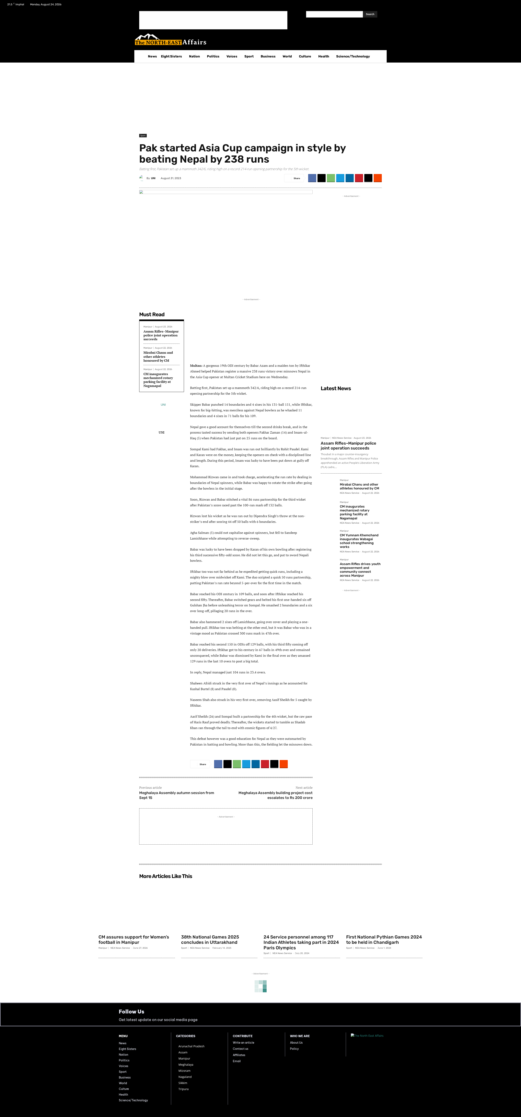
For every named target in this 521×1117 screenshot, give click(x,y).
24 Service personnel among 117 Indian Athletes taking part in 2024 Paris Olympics (301, 942)
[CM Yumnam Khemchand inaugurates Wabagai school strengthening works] (329, 538)
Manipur (147, 327)
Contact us (240, 1049)
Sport (143, 135)
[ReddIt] (378, 178)
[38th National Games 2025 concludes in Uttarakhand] (219, 906)
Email (237, 1061)
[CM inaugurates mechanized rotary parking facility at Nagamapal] (329, 509)
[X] (501, 5)
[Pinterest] (359, 178)
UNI (153, 178)
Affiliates (239, 1055)
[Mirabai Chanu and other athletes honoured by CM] (329, 487)
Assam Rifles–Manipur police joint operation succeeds (161, 335)
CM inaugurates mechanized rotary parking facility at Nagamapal (158, 380)
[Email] (368, 178)
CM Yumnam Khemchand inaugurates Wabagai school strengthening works (359, 541)
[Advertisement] (213, 20)
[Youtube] (511, 5)
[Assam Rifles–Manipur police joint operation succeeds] (351, 413)
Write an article (243, 1042)
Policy (294, 1049)
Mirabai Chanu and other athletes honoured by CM (158, 356)
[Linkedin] (350, 178)
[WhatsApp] (331, 178)
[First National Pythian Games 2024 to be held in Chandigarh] (384, 906)
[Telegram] (340, 178)
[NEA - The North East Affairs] (376, 1044)
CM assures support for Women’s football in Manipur (134, 939)
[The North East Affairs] (258, 39)
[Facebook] (490, 5)
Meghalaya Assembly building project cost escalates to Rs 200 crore (276, 795)
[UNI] (143, 178)
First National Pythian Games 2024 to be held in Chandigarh (384, 939)
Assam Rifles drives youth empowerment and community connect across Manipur (360, 570)
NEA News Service (341, 438)
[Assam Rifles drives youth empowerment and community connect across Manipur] (329, 566)
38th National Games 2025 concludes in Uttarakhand (210, 939)
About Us (296, 1042)
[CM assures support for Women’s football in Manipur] (137, 906)
